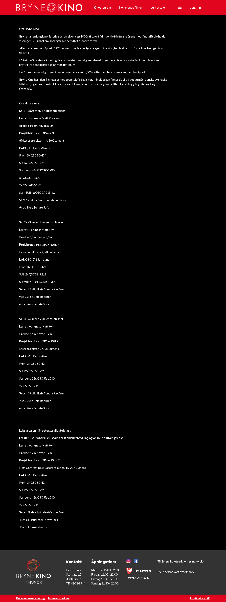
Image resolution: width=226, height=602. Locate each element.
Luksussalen (158, 7)
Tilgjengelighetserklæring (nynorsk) (180, 561)
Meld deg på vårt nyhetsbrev (175, 572)
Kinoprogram (102, 7)
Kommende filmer (130, 7)
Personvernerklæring (30, 598)
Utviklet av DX (200, 598)
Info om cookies (58, 598)
